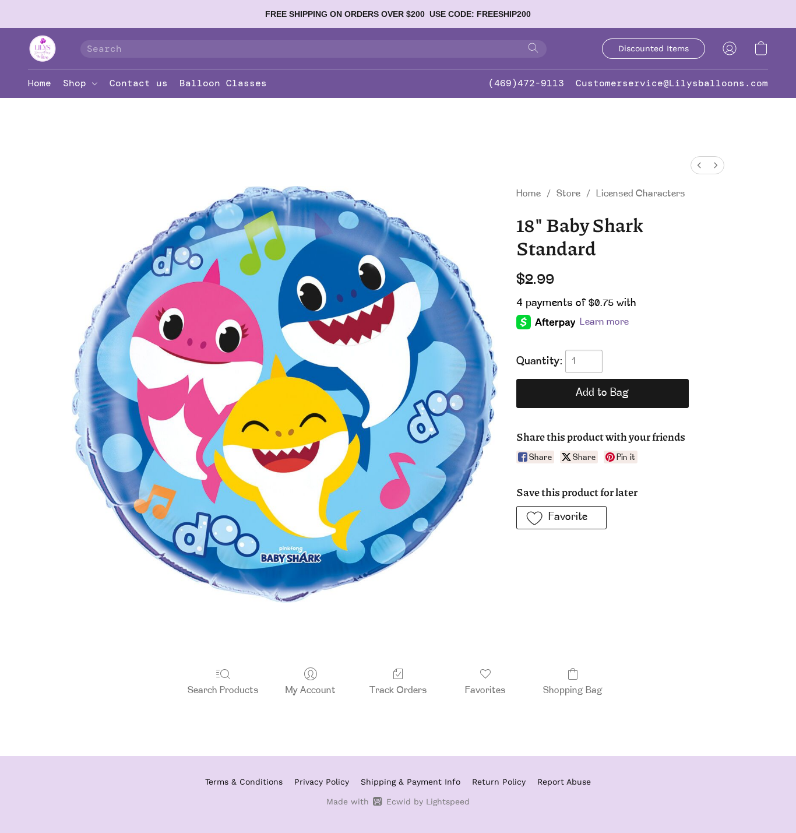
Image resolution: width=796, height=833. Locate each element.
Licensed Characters (640, 194)
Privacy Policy (321, 781)
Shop (77, 83)
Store (568, 194)
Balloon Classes (223, 83)
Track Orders (398, 690)
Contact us (139, 83)
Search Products (223, 690)
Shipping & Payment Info (410, 781)
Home (39, 83)
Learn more (604, 322)
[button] (42, 48)
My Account (311, 690)
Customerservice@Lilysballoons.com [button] (672, 83)
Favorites (485, 690)
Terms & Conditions (244, 781)
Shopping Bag (573, 690)
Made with (397, 801)
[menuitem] (699, 165)
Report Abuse (564, 781)
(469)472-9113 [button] (526, 83)
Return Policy (499, 781)
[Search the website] (533, 48)
